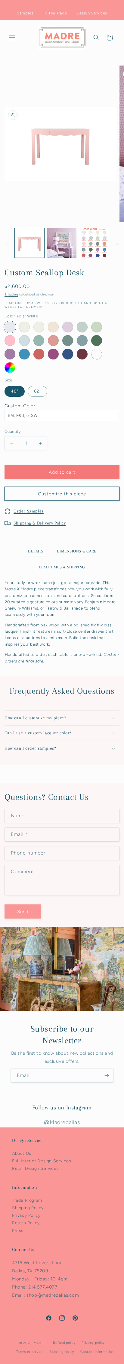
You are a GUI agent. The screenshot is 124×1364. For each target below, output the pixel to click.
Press (17, 1230)
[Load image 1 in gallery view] (29, 243)
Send (23, 911)
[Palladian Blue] (82, 327)
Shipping (11, 294)
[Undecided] (10, 367)
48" (14, 391)
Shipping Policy (28, 1207)
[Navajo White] (24, 327)
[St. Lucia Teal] (38, 340)
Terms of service (30, 1352)
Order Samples (29, 511)
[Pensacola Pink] (53, 327)
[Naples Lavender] (10, 354)
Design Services (92, 13)
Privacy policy (93, 1343)
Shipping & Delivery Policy (40, 523)
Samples (25, 13)
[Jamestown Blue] (82, 340)
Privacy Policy (26, 1215)
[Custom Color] (96, 354)
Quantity (13, 431)
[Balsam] (96, 340)
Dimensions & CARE (76, 551)
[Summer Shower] (24, 340)
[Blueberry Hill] (67, 354)
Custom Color (20, 405)
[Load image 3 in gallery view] (94, 243)
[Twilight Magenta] (53, 354)
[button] (12, 37)
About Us (21, 1153)
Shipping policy (62, 1352)
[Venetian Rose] (53, 340)
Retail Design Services (35, 1168)
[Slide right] (117, 244)
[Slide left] (6, 244)
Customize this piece (62, 494)
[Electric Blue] (24, 354)
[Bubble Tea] (38, 354)
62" (37, 391)
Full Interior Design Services (41, 1161)
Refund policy (64, 1343)
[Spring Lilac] (67, 327)
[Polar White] (10, 327)
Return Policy (26, 1222)
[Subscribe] (106, 1076)
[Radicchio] (82, 354)
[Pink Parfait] (10, 340)
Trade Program (27, 1200)
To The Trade (55, 13)
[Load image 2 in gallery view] (62, 243)
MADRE (40, 1343)
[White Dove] (38, 327)
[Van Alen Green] (96, 327)
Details (36, 551)
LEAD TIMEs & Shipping (62, 567)
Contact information (97, 1352)
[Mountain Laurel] (67, 340)
